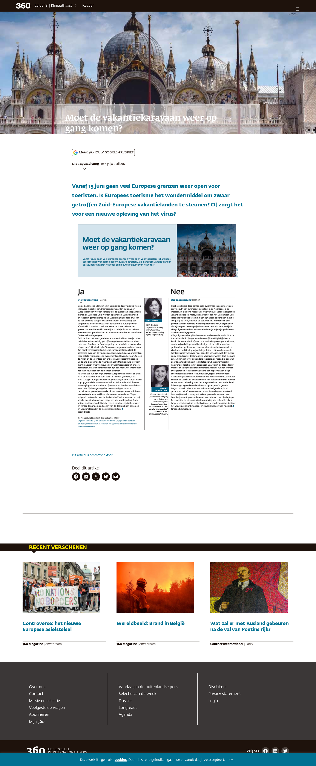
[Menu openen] (297, 9)
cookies (121, 759)
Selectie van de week (137, 694)
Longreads (128, 708)
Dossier (125, 701)
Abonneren (39, 715)
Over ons (37, 687)
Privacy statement (224, 694)
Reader (88, 6)
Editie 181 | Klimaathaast (53, 6)
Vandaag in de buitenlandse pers (148, 687)
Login (213, 701)
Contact (36, 694)
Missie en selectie (44, 701)
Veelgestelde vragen (47, 708)
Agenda (125, 715)
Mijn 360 (36, 722)
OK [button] (231, 760)
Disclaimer (217, 687)
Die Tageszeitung (85, 163)
